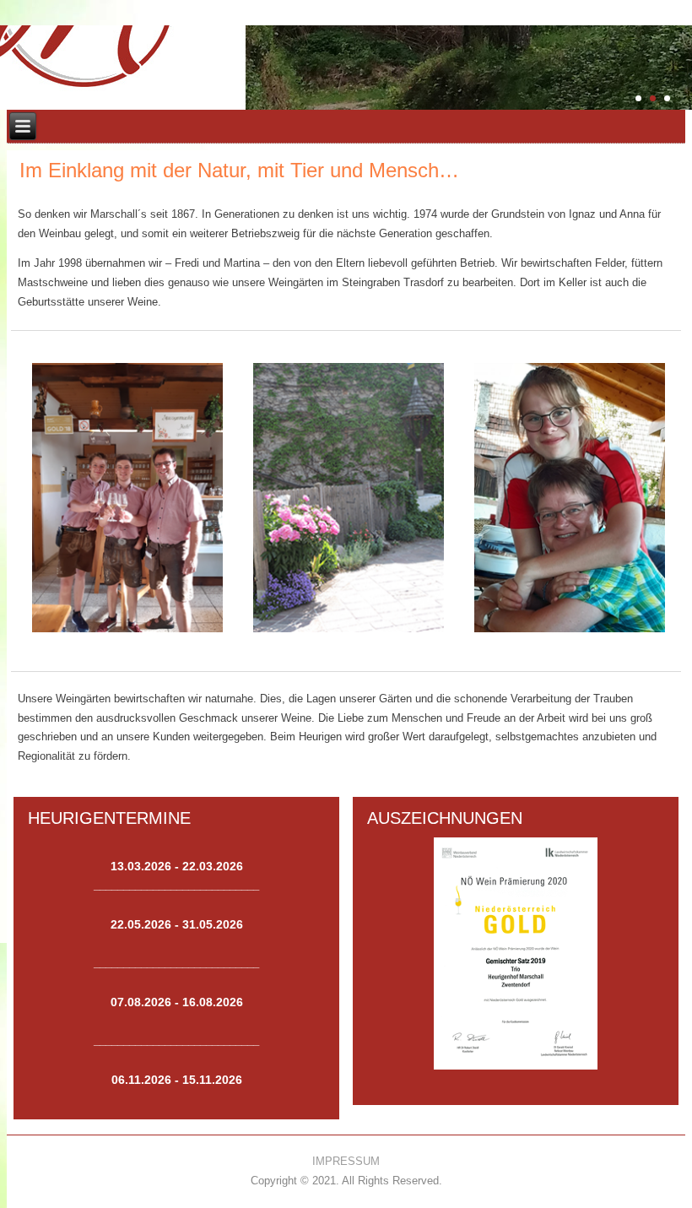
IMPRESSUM (346, 1161)
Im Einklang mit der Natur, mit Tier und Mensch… (239, 170)
